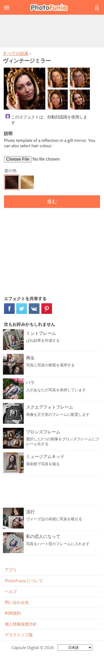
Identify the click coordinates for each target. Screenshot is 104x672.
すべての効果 (16, 53)
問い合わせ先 (17, 602)
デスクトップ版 (19, 634)
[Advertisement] (52, 30)
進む (52, 201)
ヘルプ (11, 591)
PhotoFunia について (24, 580)
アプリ (11, 569)
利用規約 (13, 613)
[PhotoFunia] (51, 7)
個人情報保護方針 (21, 624)
